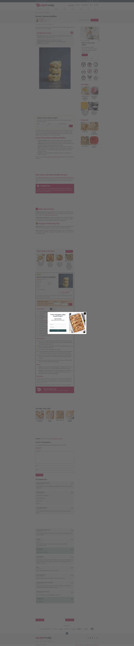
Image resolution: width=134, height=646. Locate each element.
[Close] (85, 313)
